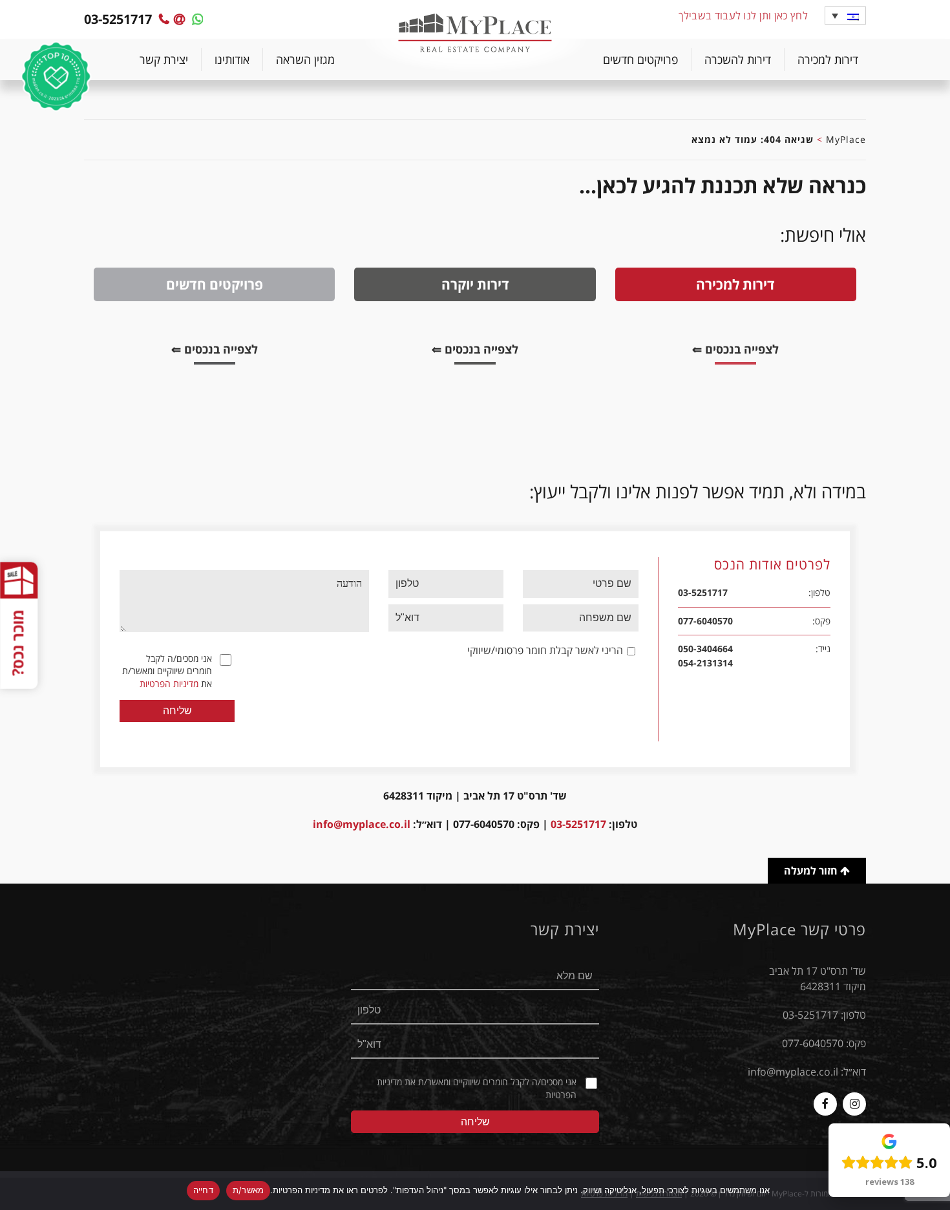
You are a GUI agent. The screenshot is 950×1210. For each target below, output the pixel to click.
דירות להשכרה (737, 59)
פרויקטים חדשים (640, 59)
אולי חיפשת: (823, 235)
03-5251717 (578, 824)
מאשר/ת (248, 1190)
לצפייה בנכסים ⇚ (726, 351)
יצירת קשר (164, 59)
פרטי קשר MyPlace (799, 929)
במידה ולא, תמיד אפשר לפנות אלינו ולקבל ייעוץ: (697, 491)
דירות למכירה (827, 59)
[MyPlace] (475, 34)
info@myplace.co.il (361, 824)
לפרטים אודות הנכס (772, 565)
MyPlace (846, 139)
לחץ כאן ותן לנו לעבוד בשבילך (743, 15)
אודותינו (232, 59)
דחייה (203, 1190)
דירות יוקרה (475, 284)
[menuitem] (827, 59)
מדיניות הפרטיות (169, 683)
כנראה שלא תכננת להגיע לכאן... (722, 185)
